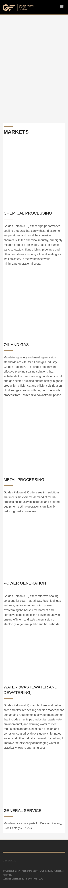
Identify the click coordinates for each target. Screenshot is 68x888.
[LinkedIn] (29, 860)
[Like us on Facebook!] (19, 860)
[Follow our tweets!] (24, 860)
